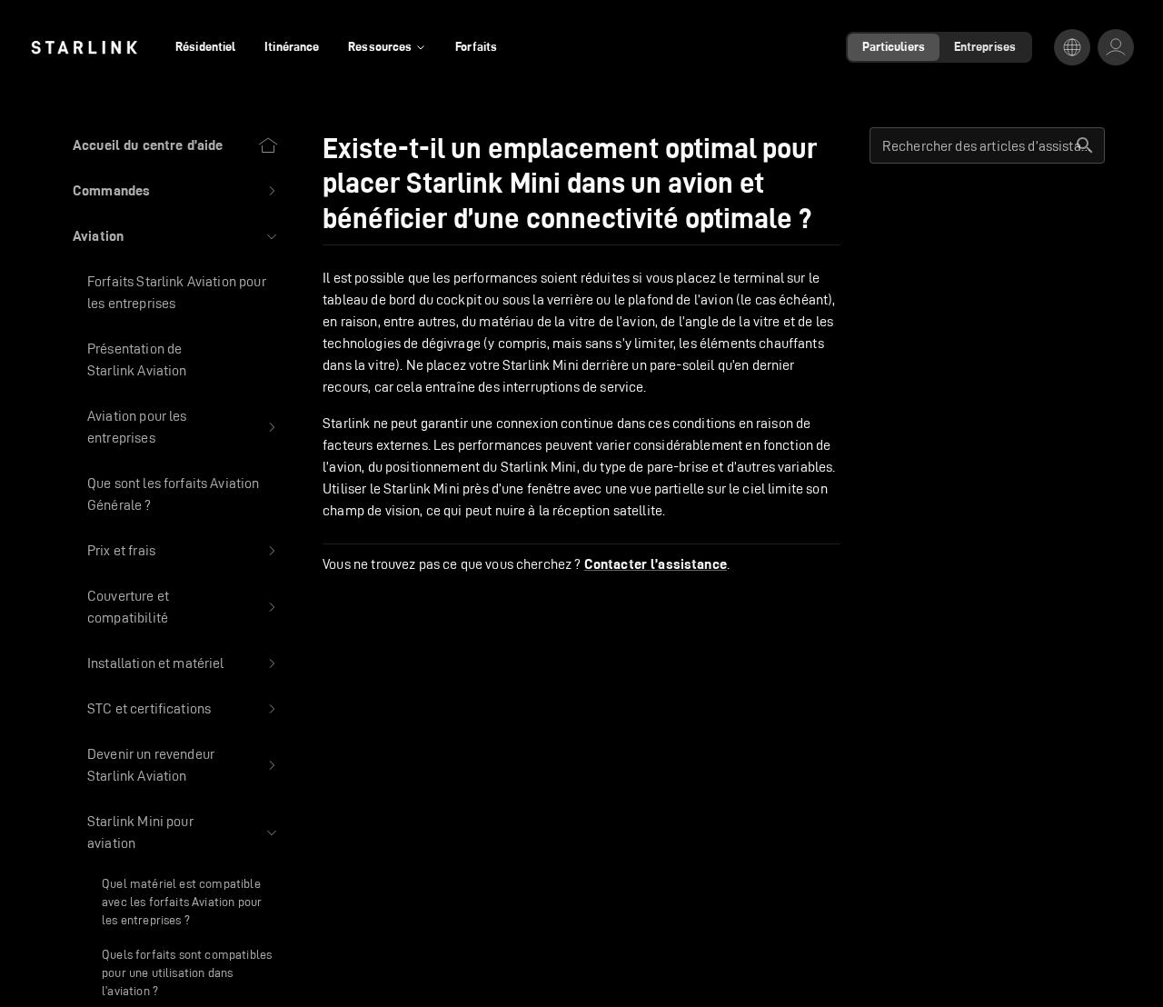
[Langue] (1072, 47)
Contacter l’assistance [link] (655, 564)
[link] (84, 47)
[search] (1085, 145)
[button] (175, 191)
